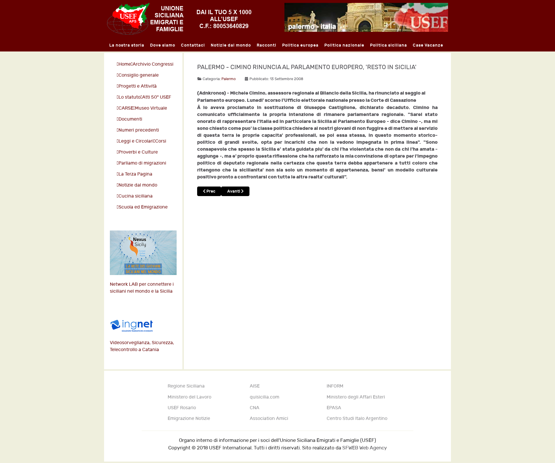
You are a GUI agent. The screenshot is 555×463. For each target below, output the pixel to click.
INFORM (335, 386)
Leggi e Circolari (136, 141)
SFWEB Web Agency (364, 448)
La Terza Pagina (135, 174)
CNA (254, 408)
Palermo (228, 79)
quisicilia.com (264, 397)
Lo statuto (129, 97)
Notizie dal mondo (138, 185)
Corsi (160, 141)
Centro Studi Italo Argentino (357, 418)
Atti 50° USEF (156, 97)
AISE (255, 386)
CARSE (126, 108)
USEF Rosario (182, 408)
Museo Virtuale (151, 108)
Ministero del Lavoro (189, 397)
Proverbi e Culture (138, 152)
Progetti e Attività (138, 86)
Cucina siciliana (136, 196)
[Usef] (179, 18)
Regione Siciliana (186, 386)
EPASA (334, 408)
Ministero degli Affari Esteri (356, 397)
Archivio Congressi (153, 64)
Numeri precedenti (139, 130)
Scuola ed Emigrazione (143, 207)
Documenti (130, 119)
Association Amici (269, 418)
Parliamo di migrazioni (142, 163)
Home (125, 64)
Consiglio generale (139, 75)
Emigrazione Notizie (189, 418)
